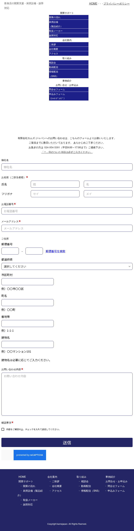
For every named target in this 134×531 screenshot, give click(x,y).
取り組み (67, 58)
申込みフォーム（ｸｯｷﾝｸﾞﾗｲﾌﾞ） (57, 96)
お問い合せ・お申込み (67, 85)
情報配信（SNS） (53, 74)
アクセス (53, 53)
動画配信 (53, 67)
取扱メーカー (56, 30)
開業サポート (67, 12)
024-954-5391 (52, 147)
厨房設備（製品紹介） (56, 24)
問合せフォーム (57, 89)
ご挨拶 (52, 44)
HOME (93, 3)
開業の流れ (54, 17)
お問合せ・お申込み (117, 481)
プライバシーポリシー (116, 3)
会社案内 (67, 40)
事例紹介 (67, 80)
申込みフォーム (116, 490)
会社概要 (53, 49)
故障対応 (53, 35)
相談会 (52, 62)
